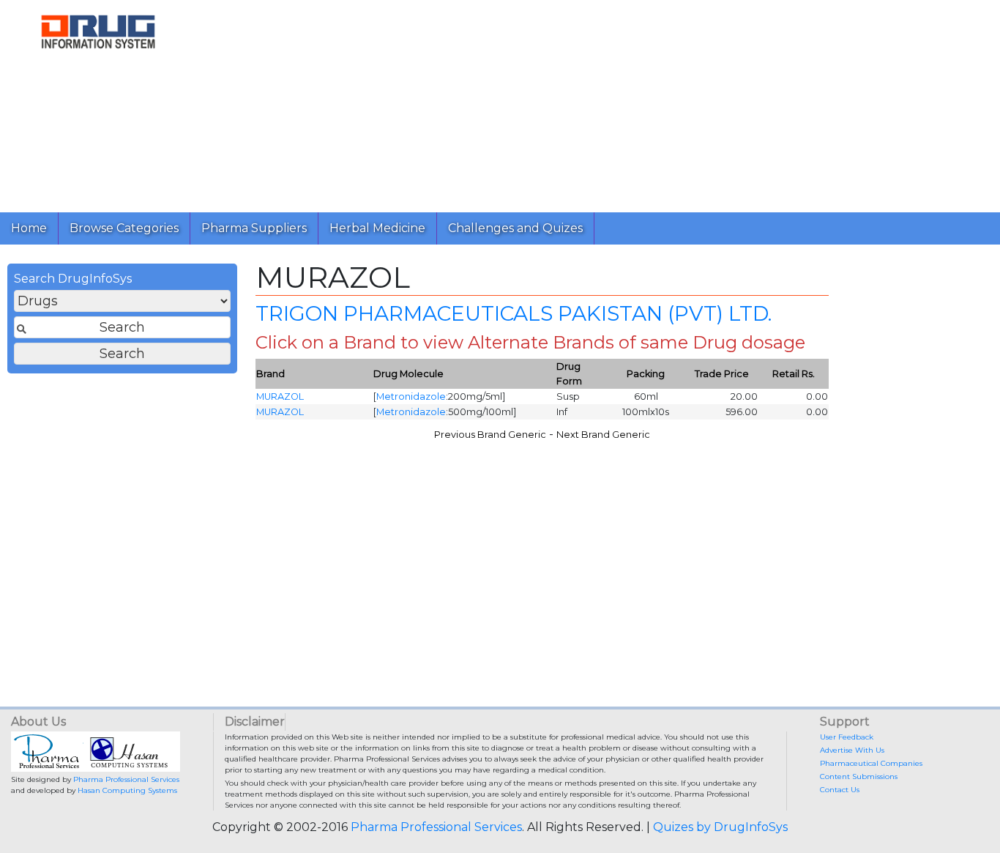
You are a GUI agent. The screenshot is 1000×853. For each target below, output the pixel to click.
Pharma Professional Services (126, 779)
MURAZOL (280, 396)
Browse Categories (124, 228)
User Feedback (846, 737)
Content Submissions (859, 776)
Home (29, 228)
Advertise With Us (852, 750)
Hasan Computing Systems (127, 790)
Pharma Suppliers (254, 228)
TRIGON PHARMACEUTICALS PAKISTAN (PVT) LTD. (513, 313)
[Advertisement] (598, 102)
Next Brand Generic (603, 434)
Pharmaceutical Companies (871, 763)
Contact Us (839, 789)
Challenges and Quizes (515, 228)
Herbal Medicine (377, 228)
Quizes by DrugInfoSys (720, 827)
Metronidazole (411, 396)
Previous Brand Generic (490, 434)
